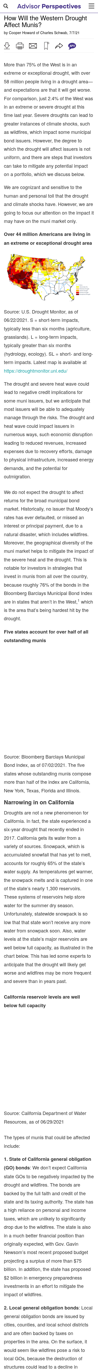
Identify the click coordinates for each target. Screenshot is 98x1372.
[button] (6, 45)
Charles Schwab (53, 32)
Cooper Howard (22, 32)
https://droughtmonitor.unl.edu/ (35, 370)
